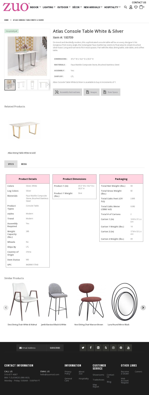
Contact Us (110, 375)
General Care (68, 379)
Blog (109, 381)
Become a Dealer (125, 372)
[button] (136, 7)
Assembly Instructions (70, 92)
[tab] (10, 163)
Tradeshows (98, 379)
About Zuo (81, 372)
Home (6, 20)
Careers (138, 371)
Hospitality (84, 378)
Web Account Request (125, 380)
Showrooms (98, 374)
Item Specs (113, 92)
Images (94, 92)
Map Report (96, 385)
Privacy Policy (68, 372)
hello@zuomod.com (50, 374)
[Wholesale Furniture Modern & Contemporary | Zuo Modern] (16, 7)
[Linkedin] (98, 347)
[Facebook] (90, 347)
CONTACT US (139, 2)
